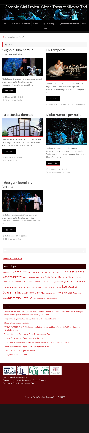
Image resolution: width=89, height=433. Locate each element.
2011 (45, 272)
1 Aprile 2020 (54, 104)
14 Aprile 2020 (10, 97)
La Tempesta (56, 50)
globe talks (25, 287)
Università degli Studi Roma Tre (15, 377)
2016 (75, 272)
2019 (12, 277)
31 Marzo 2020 (54, 169)
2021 (25, 277)
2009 (34, 272)
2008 (29, 272)
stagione (55, 298)
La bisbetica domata (17, 114)
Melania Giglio (66, 292)
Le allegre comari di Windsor (53, 287)
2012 (51, 272)
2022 (29, 277)
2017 (81, 272)
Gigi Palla (57, 281)
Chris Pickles (51, 277)
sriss (51, 298)
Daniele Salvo (80, 104)
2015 (68, 272)
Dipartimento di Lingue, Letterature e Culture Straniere (24, 380)
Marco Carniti (15, 160)
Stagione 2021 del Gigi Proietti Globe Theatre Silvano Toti (27, 334)
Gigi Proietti (68, 281)
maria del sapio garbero (50, 293)
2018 (6, 277)
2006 (18, 272)
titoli (21, 97)
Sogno (48, 298)
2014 (62, 272)
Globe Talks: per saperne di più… (17, 323)
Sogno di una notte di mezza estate (18, 52)
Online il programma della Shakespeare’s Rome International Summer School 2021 (37, 342)
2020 (19, 277)
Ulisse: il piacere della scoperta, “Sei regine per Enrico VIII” (27, 346)
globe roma (18, 287)
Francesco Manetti (18, 282)
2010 (7, 100)
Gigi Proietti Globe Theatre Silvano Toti (18, 383)
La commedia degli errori (36, 287)
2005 (11, 272)
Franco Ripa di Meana (45, 282)
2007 (24, 272)
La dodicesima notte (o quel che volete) (19, 350)
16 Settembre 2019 (12, 236)
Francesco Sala (15, 239)
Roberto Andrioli (39, 298)
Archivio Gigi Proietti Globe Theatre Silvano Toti (46, 7)
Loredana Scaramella (61, 172)
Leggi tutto (8, 91)
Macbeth (23, 293)
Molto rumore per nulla (63, 114)
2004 (7, 273)
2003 (4, 273)
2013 (56, 272)
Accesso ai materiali (12, 258)
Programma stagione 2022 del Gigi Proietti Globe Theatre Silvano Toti (32, 319)
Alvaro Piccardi (37, 277)
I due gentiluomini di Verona (17, 184)
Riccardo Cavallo (16, 100)
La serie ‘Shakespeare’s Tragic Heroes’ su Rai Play (23, 338)
